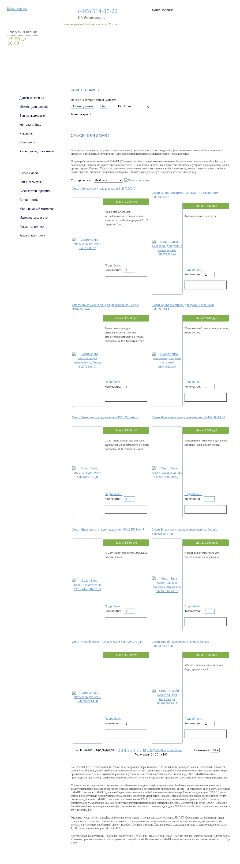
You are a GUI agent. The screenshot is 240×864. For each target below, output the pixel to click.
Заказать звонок (32, 55)
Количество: (113, 270)
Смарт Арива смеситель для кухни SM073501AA (104, 188)
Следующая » (156, 750)
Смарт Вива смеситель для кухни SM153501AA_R (105, 417)
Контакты (213, 71)
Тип (103, 106)
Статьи (151, 71)
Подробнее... (113, 265)
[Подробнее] (87, 248)
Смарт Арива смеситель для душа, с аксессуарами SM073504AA (185, 194)
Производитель (83, 106)
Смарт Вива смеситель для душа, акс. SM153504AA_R (108, 529)
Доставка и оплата (117, 71)
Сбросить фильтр (92, 122)
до (148, 106)
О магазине (80, 71)
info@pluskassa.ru (91, 17)
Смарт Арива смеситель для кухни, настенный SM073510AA (183, 306)
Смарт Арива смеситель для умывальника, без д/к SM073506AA (105, 306)
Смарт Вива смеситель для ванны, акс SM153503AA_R (188, 417)
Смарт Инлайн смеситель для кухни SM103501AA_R (107, 641)
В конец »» (174, 750)
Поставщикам (181, 71)
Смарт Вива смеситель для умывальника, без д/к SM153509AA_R (184, 531)
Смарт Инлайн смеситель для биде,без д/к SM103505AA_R (180, 643)
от (129, 106)
